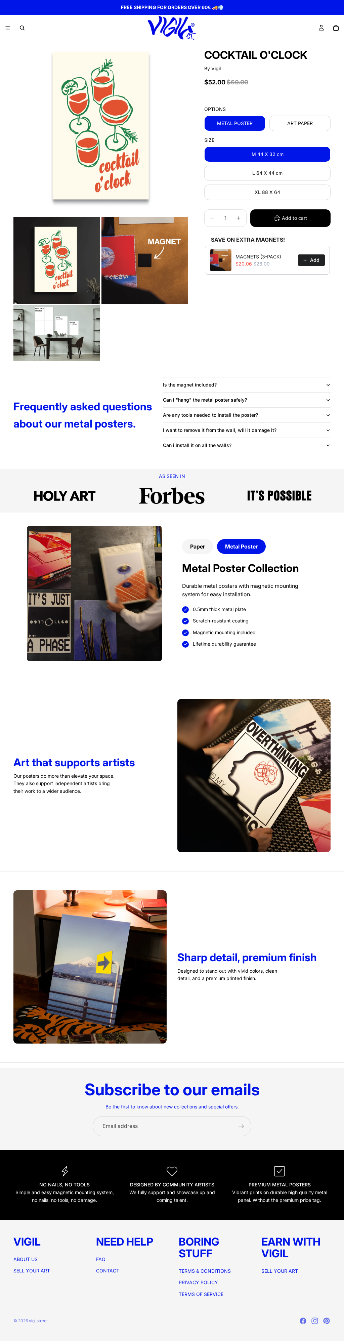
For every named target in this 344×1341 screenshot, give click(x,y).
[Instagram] (315, 1321)
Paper (197, 546)
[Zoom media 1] (100, 128)
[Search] (22, 28)
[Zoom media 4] (56, 333)
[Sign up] (241, 1126)
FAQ (100, 1259)
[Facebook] (303, 1321)
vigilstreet (38, 1320)
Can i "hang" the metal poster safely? (205, 400)
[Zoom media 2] (56, 260)
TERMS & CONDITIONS (205, 1271)
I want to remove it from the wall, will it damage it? (219, 430)
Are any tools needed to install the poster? (210, 415)
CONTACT (107, 1270)
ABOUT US (25, 1259)
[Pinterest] (326, 1321)
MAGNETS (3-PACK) (258, 256)
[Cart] (336, 28)
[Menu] (7, 28)
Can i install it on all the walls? (197, 445)
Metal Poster (241, 546)
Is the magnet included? (190, 385)
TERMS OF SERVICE (201, 1294)
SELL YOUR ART (31, 1270)
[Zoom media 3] (144, 260)
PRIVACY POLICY (198, 1282)
